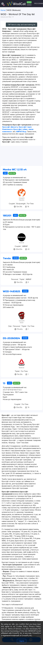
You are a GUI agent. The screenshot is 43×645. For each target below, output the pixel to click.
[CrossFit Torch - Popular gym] (22, 312)
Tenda (7, 258)
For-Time (30, 204)
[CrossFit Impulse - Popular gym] (22, 190)
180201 (7, 215)
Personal (14, 279)
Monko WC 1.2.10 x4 (15, 169)
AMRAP (25, 246)
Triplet (21, 279)
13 (4, 383)
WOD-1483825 (11, 291)
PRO (29, 4)
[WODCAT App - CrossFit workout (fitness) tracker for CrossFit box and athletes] (19, 3)
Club (10, 326)
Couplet (12, 204)
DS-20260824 (11, 338)
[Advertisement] (21, 157)
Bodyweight (20, 204)
